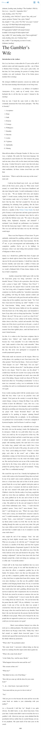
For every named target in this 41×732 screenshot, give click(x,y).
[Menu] (34, 2)
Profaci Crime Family (26, 210)
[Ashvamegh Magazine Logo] (5, 2)
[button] (38, 2)
